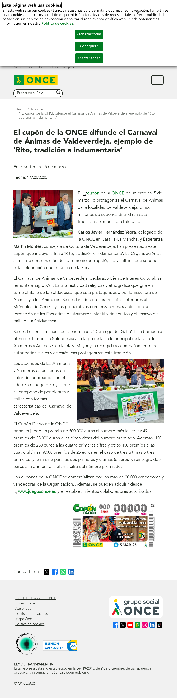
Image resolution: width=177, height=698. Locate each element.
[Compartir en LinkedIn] (71, 572)
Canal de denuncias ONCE (35, 598)
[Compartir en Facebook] (55, 572)
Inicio (21, 109)
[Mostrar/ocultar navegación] (157, 80)
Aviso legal (23, 608)
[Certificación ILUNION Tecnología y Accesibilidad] (60, 645)
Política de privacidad (31, 614)
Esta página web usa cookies (32, 5)
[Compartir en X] (46, 572)
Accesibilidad (25, 603)
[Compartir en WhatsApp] (63, 572)
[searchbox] (34, 93)
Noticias (37, 109)
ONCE (118, 193)
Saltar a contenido (28, 67)
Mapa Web (23, 619)
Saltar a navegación (62, 67)
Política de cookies (57, 23)
